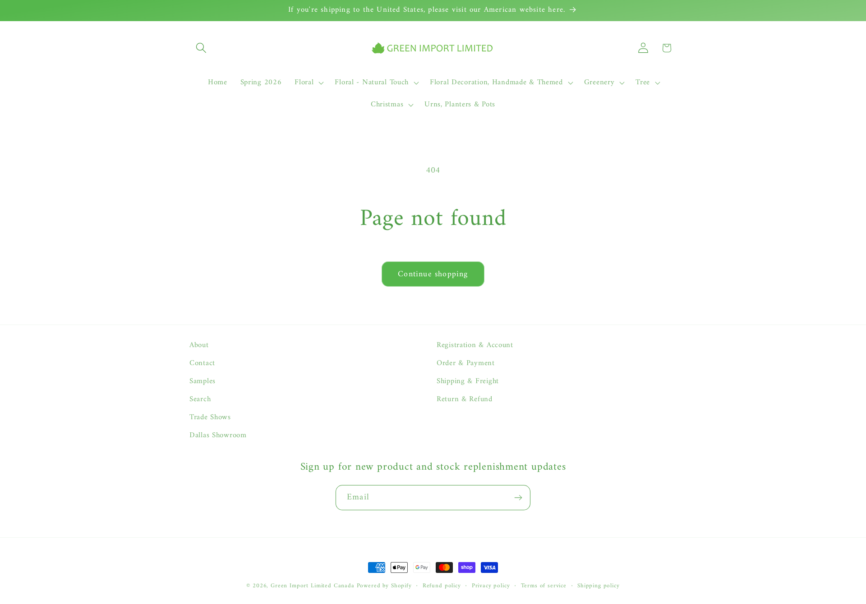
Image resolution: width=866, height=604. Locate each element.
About (199, 345)
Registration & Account (475, 345)
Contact (202, 363)
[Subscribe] (518, 497)
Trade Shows (210, 417)
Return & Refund (465, 399)
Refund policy (442, 586)
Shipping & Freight (468, 381)
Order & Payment (466, 363)
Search (200, 399)
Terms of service (544, 586)
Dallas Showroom (218, 435)
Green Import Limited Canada (313, 586)
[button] (201, 48)
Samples (202, 381)
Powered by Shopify (384, 586)
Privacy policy (491, 586)
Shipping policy (598, 586)
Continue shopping (433, 274)
